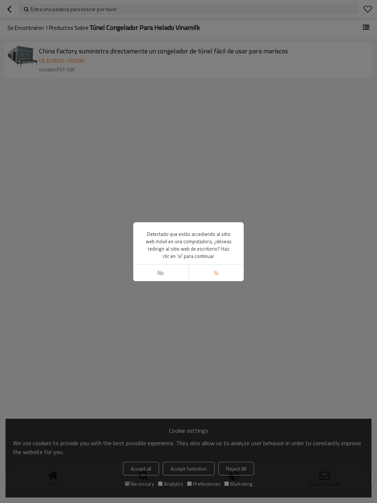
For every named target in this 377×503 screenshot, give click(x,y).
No (161, 273)
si (216, 273)
